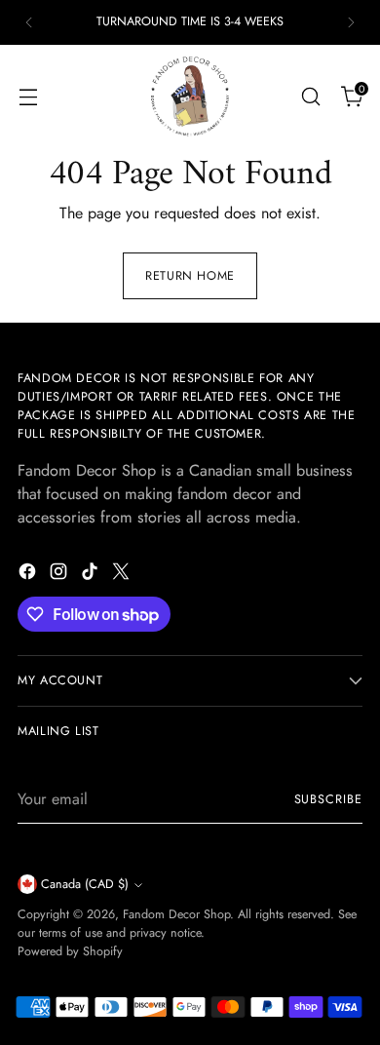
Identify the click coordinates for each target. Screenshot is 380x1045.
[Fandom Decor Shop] (190, 96)
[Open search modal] (310, 96)
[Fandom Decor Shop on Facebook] (29, 574)
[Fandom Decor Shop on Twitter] (122, 574)
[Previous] (29, 22)
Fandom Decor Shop (176, 914)
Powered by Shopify (70, 951)
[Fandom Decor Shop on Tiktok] (91, 574)
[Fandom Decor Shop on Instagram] (60, 574)
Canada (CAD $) (85, 884)
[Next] (350, 22)
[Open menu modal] (28, 96)
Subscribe (328, 799)
